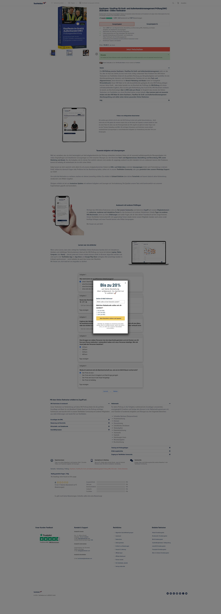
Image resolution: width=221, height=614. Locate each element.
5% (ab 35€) (101, 310)
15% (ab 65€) (101, 312)
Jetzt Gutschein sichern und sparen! (110, 318)
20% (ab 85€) (101, 314)
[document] (110, 307)
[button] (125, 283)
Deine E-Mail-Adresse (104, 298)
